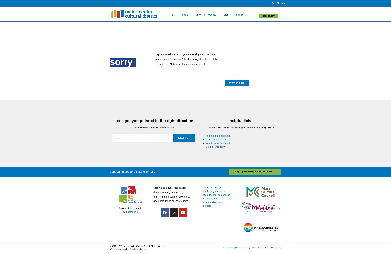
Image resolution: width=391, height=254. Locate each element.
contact (207, 206)
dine (198, 14)
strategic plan (210, 198)
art (172, 14)
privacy (247, 247)
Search (184, 138)
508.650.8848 (130, 212)
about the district (212, 187)
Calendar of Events (215, 139)
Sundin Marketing (138, 249)
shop (185, 14)
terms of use (257, 247)
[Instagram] (278, 3)
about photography (273, 247)
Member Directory (215, 147)
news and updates (213, 202)
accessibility (228, 247)
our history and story (214, 191)
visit (226, 14)
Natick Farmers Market (217, 143)
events (212, 14)
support (240, 14)
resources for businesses (216, 195)
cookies (238, 247)
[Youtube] (283, 3)
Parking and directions (217, 136)
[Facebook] (272, 3)
